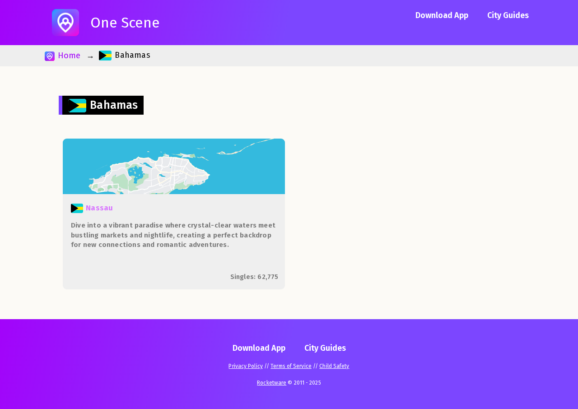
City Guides (508, 15)
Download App (441, 15)
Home (67, 55)
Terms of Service (291, 366)
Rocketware (271, 383)
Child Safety (334, 366)
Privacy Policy (245, 366)
